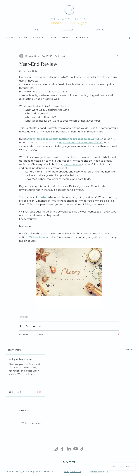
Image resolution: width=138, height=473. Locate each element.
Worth (65, 37)
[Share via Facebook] (20, 326)
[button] (67, 29)
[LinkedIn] (69, 448)
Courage (53, 37)
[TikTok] (82, 448)
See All (129, 349)
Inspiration (38, 37)
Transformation (81, 37)
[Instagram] (55, 448)
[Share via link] (40, 326)
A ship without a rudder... (21, 359)
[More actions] (117, 56)
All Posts (10, 37)
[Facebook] (62, 448)
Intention (23, 37)
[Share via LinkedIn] (33, 326)
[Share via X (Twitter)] (27, 326)
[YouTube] (75, 448)
